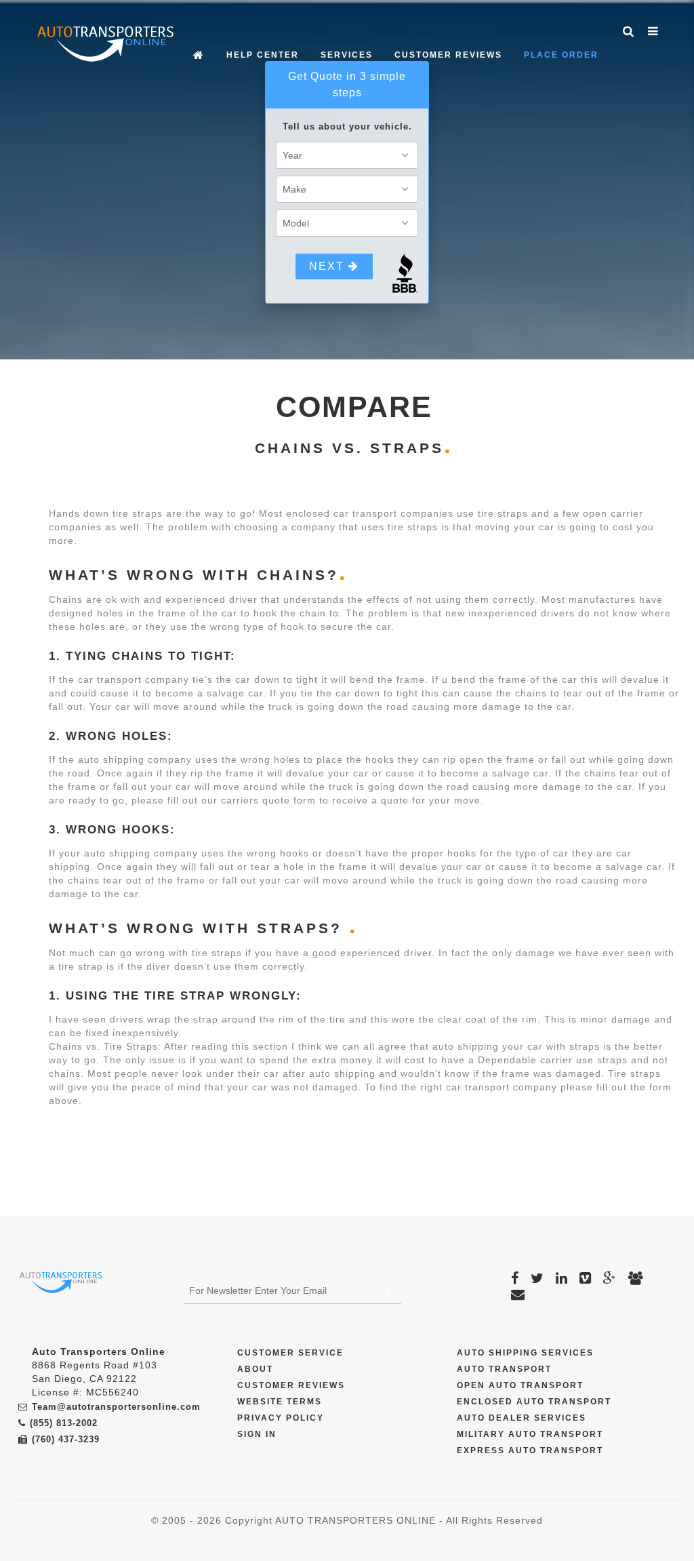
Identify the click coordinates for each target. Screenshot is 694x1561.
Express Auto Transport (530, 1450)
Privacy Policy (280, 1418)
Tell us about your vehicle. (347, 126)
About (255, 1369)
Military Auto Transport (530, 1434)
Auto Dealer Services (521, 1418)
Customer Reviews (448, 55)
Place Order (561, 55)
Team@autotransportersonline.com (116, 1407)
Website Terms (279, 1401)
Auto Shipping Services (525, 1353)
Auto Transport (504, 1369)
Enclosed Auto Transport (534, 1401)
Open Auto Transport (520, 1385)
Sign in (257, 1434)
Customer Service (290, 1353)
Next (328, 266)
